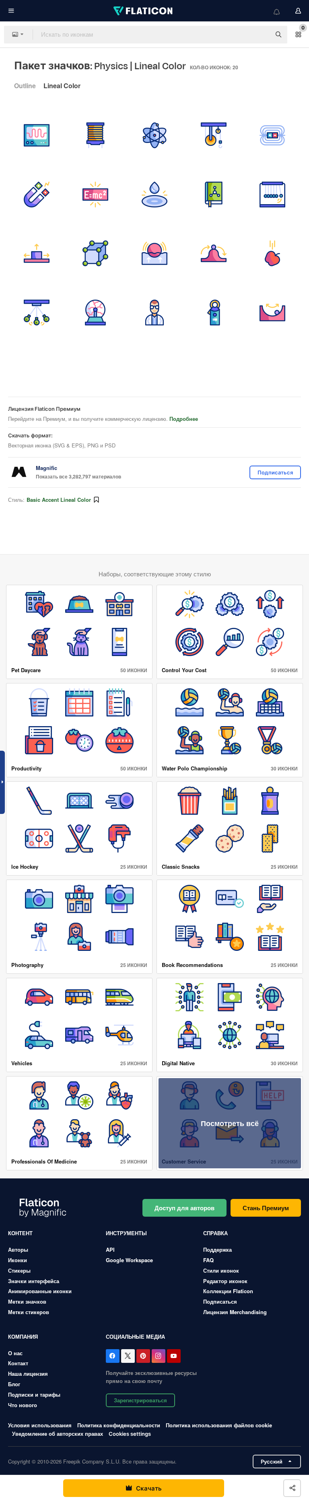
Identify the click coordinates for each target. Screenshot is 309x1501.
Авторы (18, 1249)
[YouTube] (174, 1356)
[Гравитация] (272, 253)
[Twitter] (128, 1356)
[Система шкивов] (213, 135)
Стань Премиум (266, 1207)
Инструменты (126, 1233)
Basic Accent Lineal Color (59, 499)
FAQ (208, 1260)
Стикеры (19, 1270)
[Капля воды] (154, 194)
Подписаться (220, 1301)
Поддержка (217, 1249)
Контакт (18, 1363)
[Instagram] (158, 1356)
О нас (15, 1353)
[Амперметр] (213, 312)
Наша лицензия (28, 1373)
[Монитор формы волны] (36, 135)
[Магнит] (36, 194)
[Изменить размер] (36, 253)
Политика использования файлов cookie (219, 1425)
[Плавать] (154, 253)
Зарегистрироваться (140, 1400)
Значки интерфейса (33, 1281)
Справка (215, 1233)
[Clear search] (261, 34)
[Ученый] (154, 312)
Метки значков (27, 1301)
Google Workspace (129, 1260)
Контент (20, 1233)
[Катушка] (96, 135)
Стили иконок (221, 1270)
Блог (14, 1384)
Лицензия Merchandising (235, 1312)
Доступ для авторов (184, 1207)
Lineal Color (61, 85)
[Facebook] (112, 1356)
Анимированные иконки (40, 1291)
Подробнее (183, 418)
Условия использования (40, 1425)
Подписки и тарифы (34, 1394)
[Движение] (213, 253)
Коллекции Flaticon (228, 1291)
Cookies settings (130, 1434)
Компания (23, 1336)
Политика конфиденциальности (118, 1425)
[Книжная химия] (213, 194)
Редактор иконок (225, 1281)
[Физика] (272, 194)
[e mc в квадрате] (96, 194)
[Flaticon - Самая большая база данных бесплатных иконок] (143, 10)
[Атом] (154, 135)
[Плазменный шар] (96, 312)
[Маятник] (36, 312)
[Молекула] (96, 253)
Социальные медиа (135, 1336)
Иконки (17, 1260)
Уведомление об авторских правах (57, 1433)
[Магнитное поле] (272, 135)
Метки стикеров (28, 1312)
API (110, 1249)
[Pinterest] (143, 1356)
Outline (25, 85)
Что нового (22, 1405)
